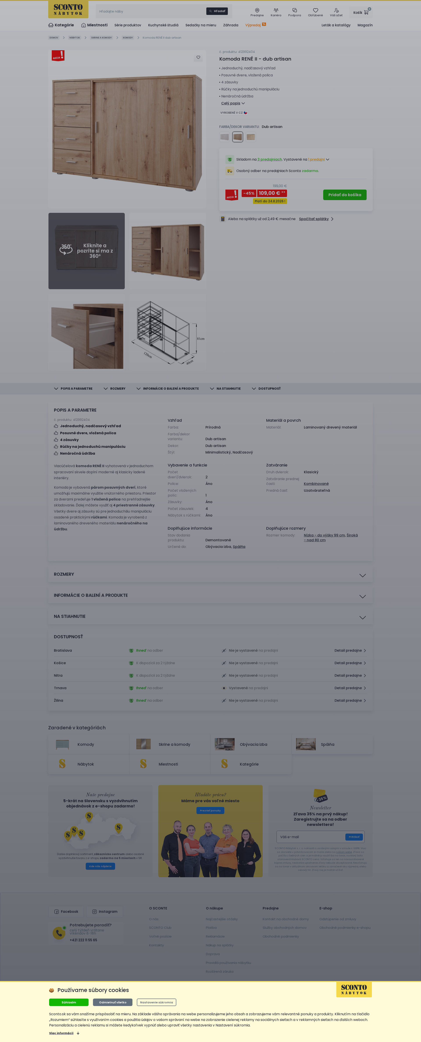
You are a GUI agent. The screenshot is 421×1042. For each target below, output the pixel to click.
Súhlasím (69, 1002)
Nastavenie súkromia (156, 1002)
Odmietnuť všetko (113, 1002)
